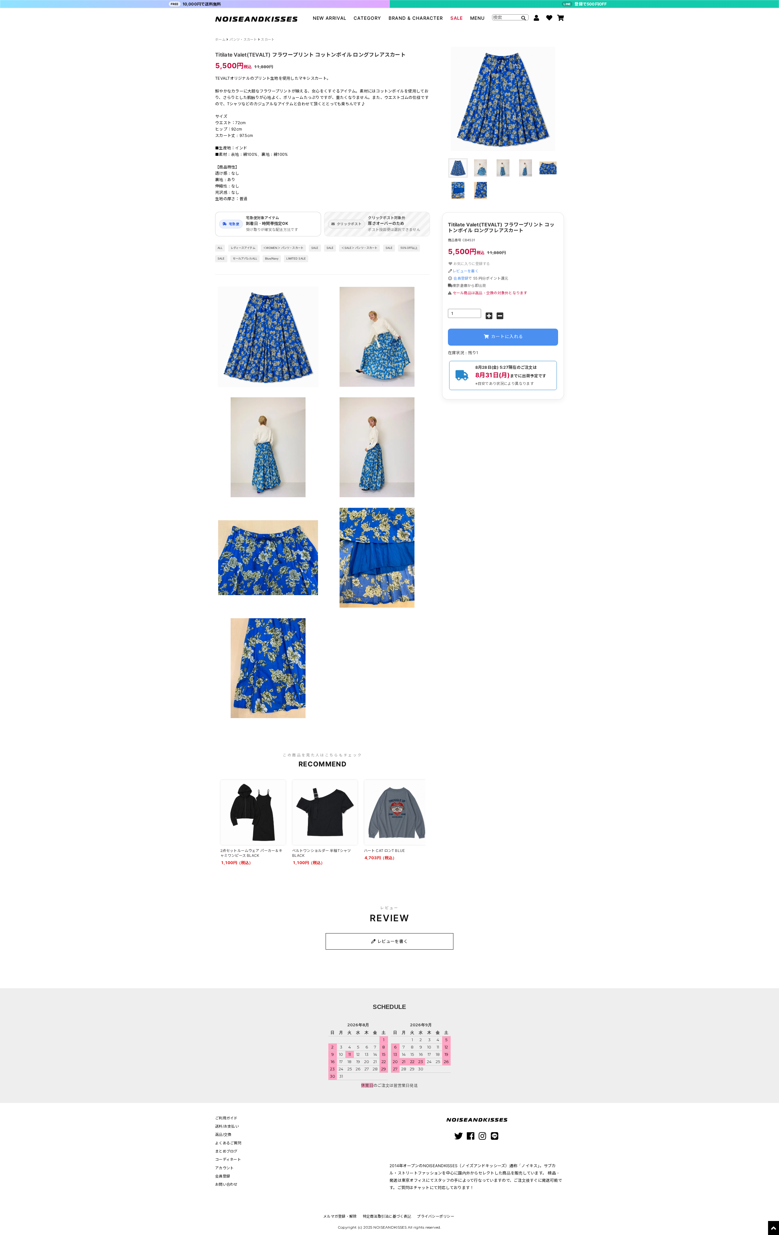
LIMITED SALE (296, 258)
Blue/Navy (271, 258)
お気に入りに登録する (471, 263)
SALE (456, 18)
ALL (220, 247)
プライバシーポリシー (435, 1216)
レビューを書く (465, 271)
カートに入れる (506, 336)
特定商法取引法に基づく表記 (387, 1216)
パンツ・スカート (243, 39)
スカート (267, 39)
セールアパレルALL (245, 258)
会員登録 (460, 278)
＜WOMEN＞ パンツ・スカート (283, 247)
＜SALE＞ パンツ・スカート (359, 247)
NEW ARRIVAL (329, 18)
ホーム (220, 39)
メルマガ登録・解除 (340, 1216)
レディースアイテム (243, 247)
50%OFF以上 (408, 247)
